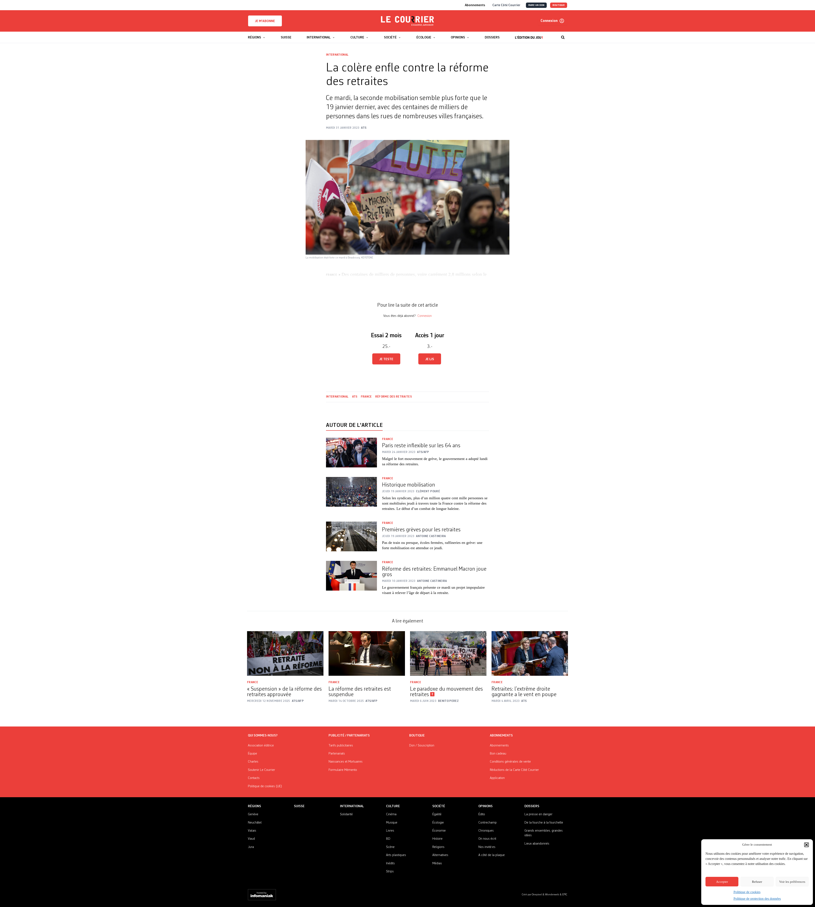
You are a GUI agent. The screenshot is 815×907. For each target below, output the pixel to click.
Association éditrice (261, 745)
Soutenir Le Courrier (261, 770)
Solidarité (346, 814)
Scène (390, 847)
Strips (390, 871)
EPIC (564, 894)
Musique (391, 822)
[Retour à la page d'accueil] (407, 21)
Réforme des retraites (393, 396)
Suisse (299, 806)
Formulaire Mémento (343, 770)
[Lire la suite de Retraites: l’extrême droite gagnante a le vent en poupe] (530, 653)
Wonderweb (552, 894)
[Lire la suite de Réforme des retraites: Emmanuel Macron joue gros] (351, 581)
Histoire (437, 839)
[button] (806, 845)
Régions (254, 806)
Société (438, 806)
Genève (253, 814)
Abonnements (499, 745)
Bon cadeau (498, 753)
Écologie (438, 822)
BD (388, 839)
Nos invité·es (486, 847)
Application (497, 778)
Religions (438, 847)
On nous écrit (487, 839)
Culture (393, 806)
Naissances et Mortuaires (346, 761)
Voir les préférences (792, 881)
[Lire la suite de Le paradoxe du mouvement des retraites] (448, 653)
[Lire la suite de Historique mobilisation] (351, 496)
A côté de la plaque (491, 855)
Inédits (390, 863)
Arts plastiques (396, 855)
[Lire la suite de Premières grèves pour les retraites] (351, 539)
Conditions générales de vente (510, 761)
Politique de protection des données (757, 898)
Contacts (254, 778)
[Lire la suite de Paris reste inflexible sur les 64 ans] (351, 455)
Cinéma (391, 814)
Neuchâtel (255, 822)
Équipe (252, 753)
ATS (354, 396)
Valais (252, 830)
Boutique (417, 735)
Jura (251, 847)
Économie (439, 830)
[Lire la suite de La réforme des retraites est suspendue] (367, 653)
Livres (390, 830)
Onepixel (537, 894)
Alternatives (440, 855)
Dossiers (531, 806)
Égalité (436, 814)
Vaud (251, 839)
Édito (481, 814)
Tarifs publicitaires (341, 745)
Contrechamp (487, 822)
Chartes (253, 761)
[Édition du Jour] (529, 35)
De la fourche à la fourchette (543, 822)
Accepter (722, 881)
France (366, 396)
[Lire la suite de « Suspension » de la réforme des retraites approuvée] (285, 653)
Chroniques (486, 830)
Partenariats (337, 753)
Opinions (485, 806)
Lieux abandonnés (536, 843)
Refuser (757, 881)
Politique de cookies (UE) (265, 786)
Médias (437, 863)
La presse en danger (538, 814)
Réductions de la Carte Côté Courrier (514, 770)
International (337, 54)
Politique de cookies (747, 892)
